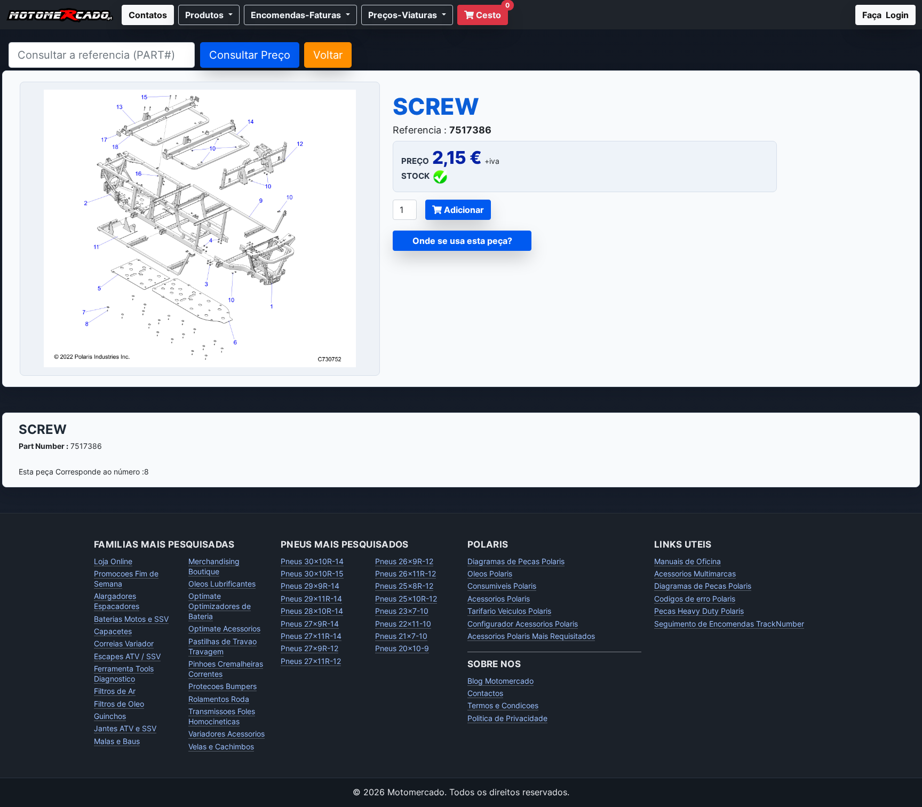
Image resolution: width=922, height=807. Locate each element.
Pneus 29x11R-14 (311, 598)
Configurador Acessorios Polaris (522, 623)
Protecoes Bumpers (222, 686)
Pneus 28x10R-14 (312, 610)
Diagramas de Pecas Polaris (516, 561)
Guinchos (110, 716)
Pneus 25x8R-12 (404, 585)
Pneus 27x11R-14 (311, 635)
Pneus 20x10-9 (402, 648)
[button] (209, 15)
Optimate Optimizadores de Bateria (219, 606)
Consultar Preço (249, 55)
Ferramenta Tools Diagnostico (124, 673)
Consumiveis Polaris (501, 585)
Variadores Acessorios (226, 733)
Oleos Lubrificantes (222, 583)
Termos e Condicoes (502, 705)
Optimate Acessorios (224, 628)
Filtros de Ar (115, 690)
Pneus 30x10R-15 (312, 573)
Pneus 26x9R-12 (404, 561)
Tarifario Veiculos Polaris (509, 610)
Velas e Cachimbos (221, 746)
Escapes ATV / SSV (127, 656)
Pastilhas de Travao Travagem (222, 646)
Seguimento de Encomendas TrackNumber (729, 623)
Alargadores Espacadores (116, 601)
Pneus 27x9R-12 (309, 648)
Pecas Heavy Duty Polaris (699, 610)
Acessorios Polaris (498, 598)
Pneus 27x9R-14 (310, 623)
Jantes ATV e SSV (125, 728)
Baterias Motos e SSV (131, 618)
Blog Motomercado (500, 680)
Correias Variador (124, 643)
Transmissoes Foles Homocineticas (221, 716)
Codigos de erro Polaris (694, 598)
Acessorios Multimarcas (695, 573)
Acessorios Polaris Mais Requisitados (531, 635)
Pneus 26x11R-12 (405, 573)
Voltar (328, 55)
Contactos (485, 693)
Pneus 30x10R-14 (312, 561)
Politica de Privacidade (507, 718)
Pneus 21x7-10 (401, 635)
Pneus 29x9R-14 (310, 585)
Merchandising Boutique (214, 566)
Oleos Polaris (489, 573)
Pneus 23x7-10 (401, 610)
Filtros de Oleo (119, 703)
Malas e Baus (117, 741)
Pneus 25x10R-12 (406, 598)
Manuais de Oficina (687, 561)
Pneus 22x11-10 (403, 623)
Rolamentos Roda (218, 698)
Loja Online (113, 561)
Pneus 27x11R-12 (311, 661)
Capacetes (113, 631)
